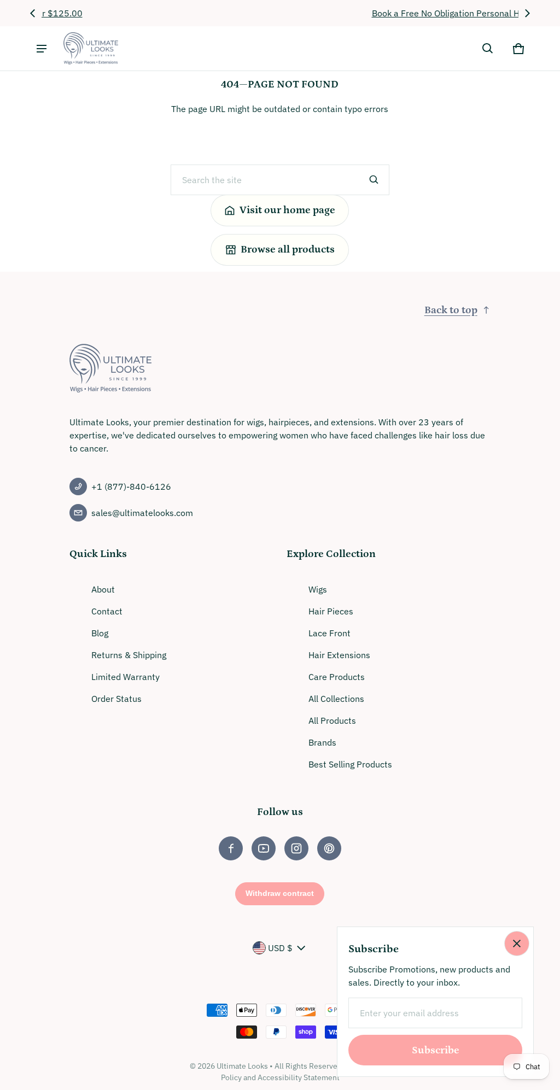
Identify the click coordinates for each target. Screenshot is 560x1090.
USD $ (280, 947)
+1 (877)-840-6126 (131, 486)
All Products (332, 720)
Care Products (336, 676)
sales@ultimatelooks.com (142, 512)
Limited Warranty (125, 676)
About (103, 589)
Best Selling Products (350, 764)
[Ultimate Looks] (90, 48)
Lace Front (329, 633)
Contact (106, 611)
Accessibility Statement (299, 1077)
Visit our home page (287, 210)
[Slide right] (527, 13)
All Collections (336, 698)
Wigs (317, 589)
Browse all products (288, 249)
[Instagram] (296, 848)
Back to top (450, 310)
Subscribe (435, 1050)
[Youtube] (264, 848)
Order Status (116, 698)
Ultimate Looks (242, 1066)
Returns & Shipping (128, 654)
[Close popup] (517, 943)
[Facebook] (231, 848)
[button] (487, 48)
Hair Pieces (330, 611)
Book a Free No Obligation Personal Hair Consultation (280, 13)
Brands (322, 742)
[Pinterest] (329, 848)
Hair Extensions (339, 654)
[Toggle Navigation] (41, 48)
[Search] (374, 180)
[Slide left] (32, 13)
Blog (99, 633)
